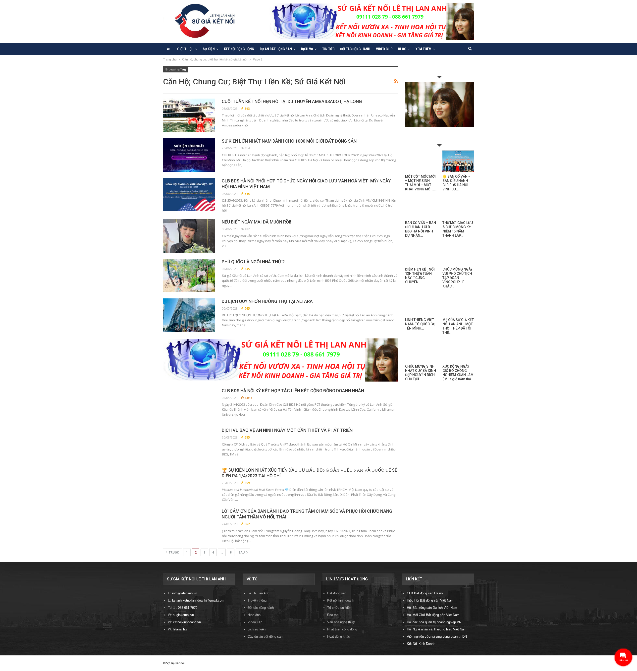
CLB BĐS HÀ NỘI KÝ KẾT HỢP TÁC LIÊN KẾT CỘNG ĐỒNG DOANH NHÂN (293, 390)
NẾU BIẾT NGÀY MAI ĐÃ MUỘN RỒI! (256, 221)
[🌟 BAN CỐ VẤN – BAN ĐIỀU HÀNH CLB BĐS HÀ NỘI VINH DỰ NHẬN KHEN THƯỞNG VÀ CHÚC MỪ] (458, 161)
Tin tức (328, 49)
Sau (241, 552)
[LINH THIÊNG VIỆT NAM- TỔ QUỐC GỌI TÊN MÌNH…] (421, 304)
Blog (402, 49)
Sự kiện (209, 49)
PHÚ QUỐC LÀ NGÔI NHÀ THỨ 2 (253, 261)
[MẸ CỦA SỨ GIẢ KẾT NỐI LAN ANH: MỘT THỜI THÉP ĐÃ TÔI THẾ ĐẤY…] (458, 304)
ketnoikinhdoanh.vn (187, 622)
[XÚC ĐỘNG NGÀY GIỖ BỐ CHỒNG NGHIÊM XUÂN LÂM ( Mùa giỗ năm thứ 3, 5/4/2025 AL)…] (458, 351)
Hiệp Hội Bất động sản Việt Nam (430, 600)
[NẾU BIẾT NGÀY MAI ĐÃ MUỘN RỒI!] (189, 235)
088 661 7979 (187, 608)
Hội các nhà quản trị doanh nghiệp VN (434, 622)
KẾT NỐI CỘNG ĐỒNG (239, 49)
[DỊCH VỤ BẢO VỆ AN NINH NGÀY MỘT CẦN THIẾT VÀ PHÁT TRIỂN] (189, 444)
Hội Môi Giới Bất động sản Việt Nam (433, 615)
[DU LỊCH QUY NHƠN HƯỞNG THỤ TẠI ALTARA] (189, 315)
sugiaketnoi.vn (183, 615)
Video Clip (384, 49)
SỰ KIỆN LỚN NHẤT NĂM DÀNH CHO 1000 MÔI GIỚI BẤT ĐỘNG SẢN (289, 141)
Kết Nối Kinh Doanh (421, 644)
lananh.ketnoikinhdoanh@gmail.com (198, 600)
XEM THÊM (423, 49)
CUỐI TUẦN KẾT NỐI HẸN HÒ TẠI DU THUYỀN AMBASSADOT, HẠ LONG (292, 101)
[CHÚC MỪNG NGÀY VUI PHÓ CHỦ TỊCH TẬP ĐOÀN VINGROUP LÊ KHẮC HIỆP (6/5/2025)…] (458, 254)
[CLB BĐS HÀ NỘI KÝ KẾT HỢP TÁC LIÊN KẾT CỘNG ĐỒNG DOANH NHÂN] (189, 404)
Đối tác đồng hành (355, 49)
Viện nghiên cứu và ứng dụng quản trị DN (437, 636)
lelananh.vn (181, 629)
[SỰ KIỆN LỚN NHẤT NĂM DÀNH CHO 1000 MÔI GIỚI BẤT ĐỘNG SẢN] (189, 154)
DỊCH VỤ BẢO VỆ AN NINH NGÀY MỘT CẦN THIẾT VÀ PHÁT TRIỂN (287, 430)
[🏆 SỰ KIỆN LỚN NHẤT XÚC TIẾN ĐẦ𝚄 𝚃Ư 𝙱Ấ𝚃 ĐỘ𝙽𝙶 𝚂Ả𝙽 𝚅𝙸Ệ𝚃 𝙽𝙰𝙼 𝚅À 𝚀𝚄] (189, 484)
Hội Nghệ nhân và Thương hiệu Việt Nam (437, 629)
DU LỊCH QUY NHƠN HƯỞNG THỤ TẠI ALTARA (267, 301)
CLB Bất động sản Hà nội (425, 593)
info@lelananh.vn (184, 593)
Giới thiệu (185, 49)
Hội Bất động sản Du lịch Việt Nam (432, 608)
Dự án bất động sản (276, 49)
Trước (173, 552)
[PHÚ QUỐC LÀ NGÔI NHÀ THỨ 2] (189, 275)
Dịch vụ (307, 49)
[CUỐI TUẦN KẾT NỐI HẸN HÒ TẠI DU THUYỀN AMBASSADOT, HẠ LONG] (189, 115)
